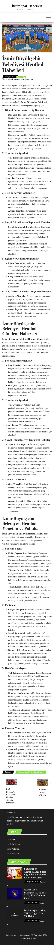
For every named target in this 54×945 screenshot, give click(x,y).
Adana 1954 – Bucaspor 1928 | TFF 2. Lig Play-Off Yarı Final (35, 894)
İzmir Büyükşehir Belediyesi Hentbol (31, 772)
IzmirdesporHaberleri (21, 80)
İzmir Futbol (12, 839)
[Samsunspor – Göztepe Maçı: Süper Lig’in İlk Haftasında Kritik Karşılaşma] (14, 873)
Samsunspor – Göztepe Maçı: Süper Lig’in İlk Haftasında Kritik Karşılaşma (35, 873)
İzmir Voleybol (13, 849)
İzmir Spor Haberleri (27, 6)
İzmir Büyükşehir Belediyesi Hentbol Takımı (22, 339)
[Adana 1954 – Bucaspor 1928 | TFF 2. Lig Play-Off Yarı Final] (14, 894)
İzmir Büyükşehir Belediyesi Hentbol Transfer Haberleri (10, 796)
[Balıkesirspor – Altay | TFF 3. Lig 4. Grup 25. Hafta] (14, 914)
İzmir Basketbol (13, 844)
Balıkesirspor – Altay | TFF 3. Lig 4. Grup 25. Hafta (35, 913)
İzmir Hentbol (13, 853)
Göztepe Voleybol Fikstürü (42, 792)
